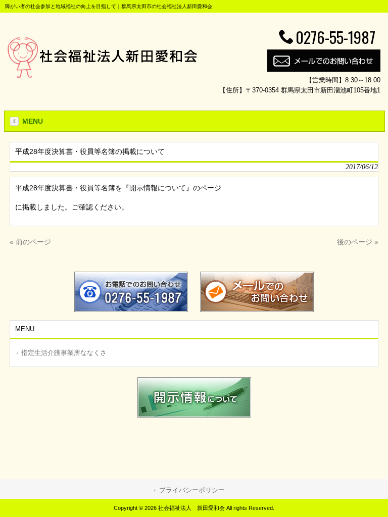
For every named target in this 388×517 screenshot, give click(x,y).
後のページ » (357, 242)
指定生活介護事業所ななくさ (64, 352)
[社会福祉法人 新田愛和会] (102, 75)
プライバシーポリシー (192, 490)
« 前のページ (30, 242)
